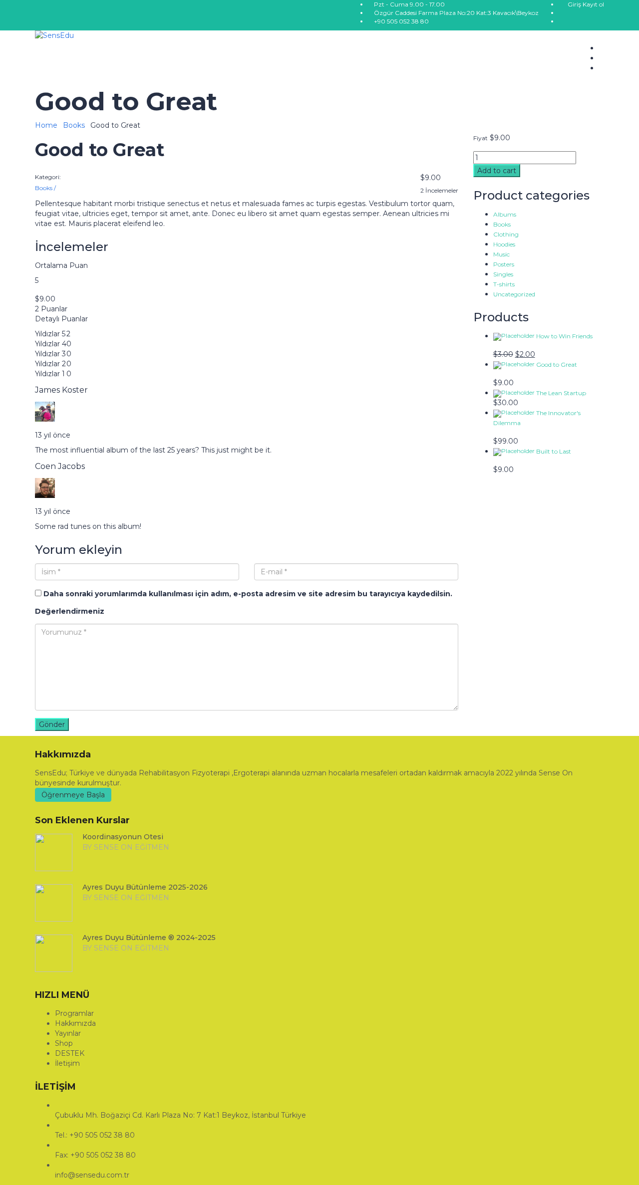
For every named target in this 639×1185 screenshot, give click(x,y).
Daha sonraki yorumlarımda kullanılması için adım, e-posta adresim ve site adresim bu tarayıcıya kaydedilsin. (247, 593)
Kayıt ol (593, 4)
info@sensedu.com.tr (92, 1175)
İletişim (67, 1063)
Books (74, 125)
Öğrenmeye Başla (73, 794)
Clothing (506, 234)
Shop (64, 1043)
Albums (504, 214)
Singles (503, 274)
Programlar (74, 1013)
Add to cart (496, 170)
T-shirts (504, 284)
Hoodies (504, 244)
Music (501, 254)
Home (46, 125)
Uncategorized (514, 294)
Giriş (575, 4)
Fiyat (480, 138)
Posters (503, 264)
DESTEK (69, 1053)
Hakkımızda (75, 1023)
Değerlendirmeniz (69, 611)
